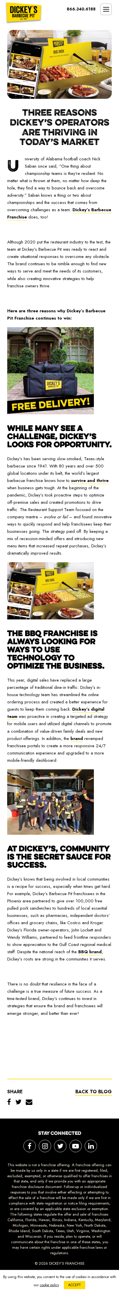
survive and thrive (90, 480)
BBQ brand (90, 952)
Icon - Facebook (29, 1146)
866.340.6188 (81, 9)
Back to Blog (93, 1091)
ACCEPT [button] (74, 1285)
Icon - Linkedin (91, 1146)
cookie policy (49, 1285)
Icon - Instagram (45, 1146)
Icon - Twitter (60, 1146)
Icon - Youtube (75, 1146)
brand (76, 738)
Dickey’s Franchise (23, 13)
